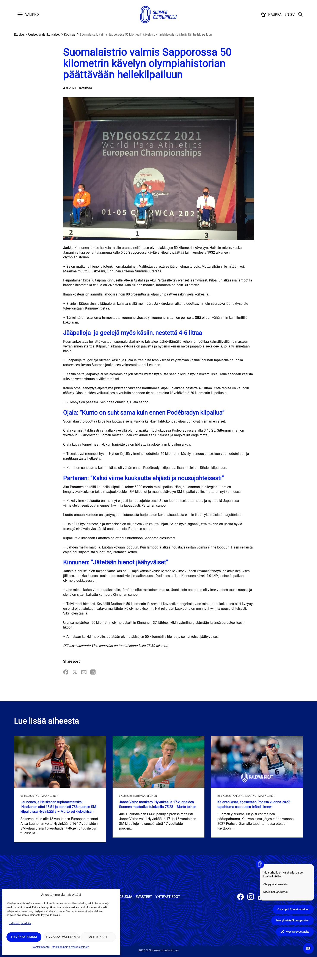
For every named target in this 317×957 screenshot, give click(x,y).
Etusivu (19, 34)
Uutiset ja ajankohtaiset (44, 34)
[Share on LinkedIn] (93, 672)
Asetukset (98, 937)
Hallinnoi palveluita (20, 923)
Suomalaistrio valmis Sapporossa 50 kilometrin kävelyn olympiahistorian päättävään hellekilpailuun (146, 34)
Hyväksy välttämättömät (62, 937)
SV (292, 15)
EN (286, 15)
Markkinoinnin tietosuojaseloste (70, 947)
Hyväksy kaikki (24, 937)
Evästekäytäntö (40, 947)
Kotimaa (69, 34)
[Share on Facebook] (65, 672)
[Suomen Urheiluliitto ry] (158, 15)
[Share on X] (74, 672)
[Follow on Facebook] (240, 897)
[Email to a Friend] (83, 672)
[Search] (300, 14)
